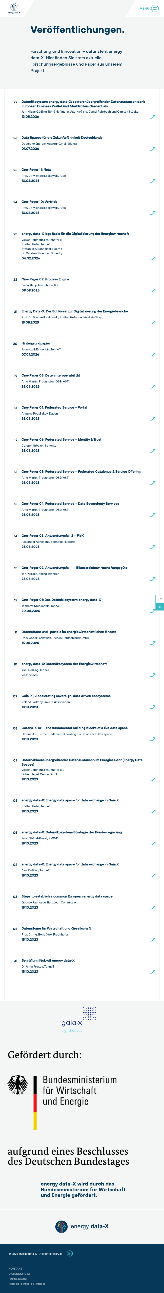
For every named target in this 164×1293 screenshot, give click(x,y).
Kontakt (15, 1269)
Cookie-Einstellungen (27, 1284)
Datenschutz (19, 1274)
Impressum (18, 1279)
